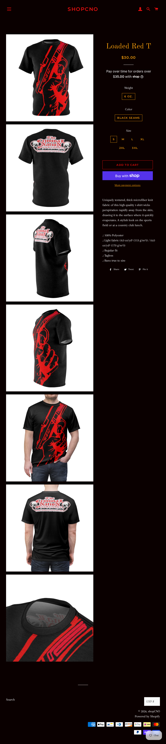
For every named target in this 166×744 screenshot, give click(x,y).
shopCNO (83, 9)
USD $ (150, 701)
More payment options (127, 185)
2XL (122, 147)
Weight (128, 88)
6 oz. (128, 96)
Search (10, 699)
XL (142, 139)
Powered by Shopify (147, 716)
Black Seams (128, 117)
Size (128, 130)
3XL (135, 147)
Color (128, 109)
